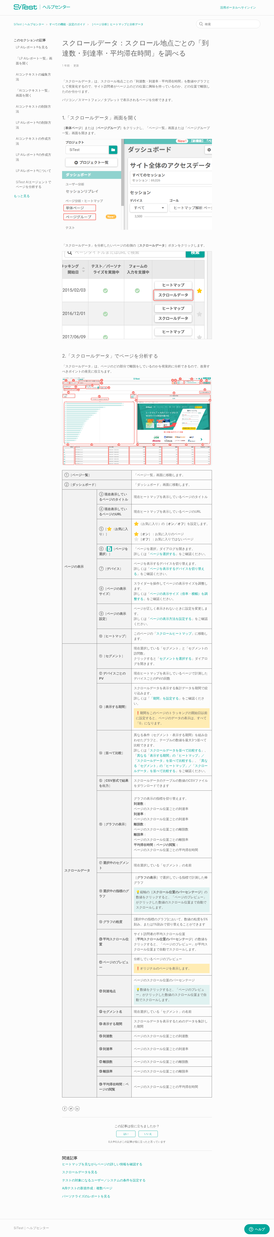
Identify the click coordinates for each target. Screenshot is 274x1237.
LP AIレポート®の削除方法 (33, 124)
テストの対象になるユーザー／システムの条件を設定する (104, 1180)
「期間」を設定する (164, 698)
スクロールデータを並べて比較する (175, 750)
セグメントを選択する (175, 658)
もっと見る (22, 196)
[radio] (126, 1134)
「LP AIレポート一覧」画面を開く (34, 60)
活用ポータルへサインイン (238, 7)
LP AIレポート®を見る (32, 47)
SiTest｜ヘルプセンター (29, 24)
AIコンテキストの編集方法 (33, 76)
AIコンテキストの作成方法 (33, 141)
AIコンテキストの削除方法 (33, 108)
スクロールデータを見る (79, 1172)
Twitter (71, 1108)
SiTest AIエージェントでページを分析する (33, 184)
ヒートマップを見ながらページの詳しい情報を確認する (102, 1164)
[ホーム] (42, 10)
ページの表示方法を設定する (171, 619)
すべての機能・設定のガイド (67, 24)
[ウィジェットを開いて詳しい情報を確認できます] (257, 1229)
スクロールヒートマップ (174, 633)
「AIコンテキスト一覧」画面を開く (33, 92)
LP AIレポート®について (33, 171)
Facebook (64, 1108)
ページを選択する (163, 554)
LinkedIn (77, 1108)
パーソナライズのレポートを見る (86, 1196)
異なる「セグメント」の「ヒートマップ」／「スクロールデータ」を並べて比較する (171, 766)
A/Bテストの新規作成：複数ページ (87, 1188)
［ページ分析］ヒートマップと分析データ (117, 24)
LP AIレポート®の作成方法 (33, 157)
